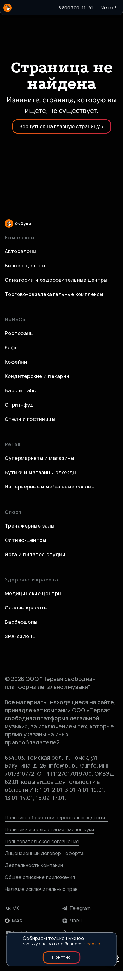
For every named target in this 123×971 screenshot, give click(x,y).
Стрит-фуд (19, 404)
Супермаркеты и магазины (39, 458)
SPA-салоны (20, 636)
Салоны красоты (26, 607)
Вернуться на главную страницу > (61, 126)
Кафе (11, 347)
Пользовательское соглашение (42, 841)
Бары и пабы (20, 390)
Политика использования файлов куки (49, 829)
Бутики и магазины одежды (40, 472)
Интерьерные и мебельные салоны (50, 486)
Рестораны (19, 333)
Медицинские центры (33, 593)
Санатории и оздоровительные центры (56, 280)
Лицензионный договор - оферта (44, 853)
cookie (93, 944)
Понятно (61, 957)
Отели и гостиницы (30, 419)
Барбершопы (21, 622)
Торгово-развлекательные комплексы (54, 294)
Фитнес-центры (25, 540)
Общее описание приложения (40, 877)
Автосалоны (20, 251)
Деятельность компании (34, 865)
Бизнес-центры (25, 265)
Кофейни (16, 362)
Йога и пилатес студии (35, 554)
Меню (107, 7)
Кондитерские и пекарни (37, 376)
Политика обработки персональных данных (56, 817)
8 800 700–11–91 (76, 7)
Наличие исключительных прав (41, 889)
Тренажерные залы (30, 525)
